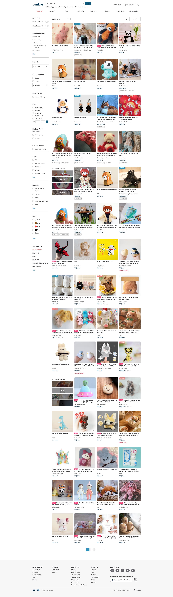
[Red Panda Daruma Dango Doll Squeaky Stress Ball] (130, 105)
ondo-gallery (123, 302)
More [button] (34, 54)
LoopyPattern (123, 368)
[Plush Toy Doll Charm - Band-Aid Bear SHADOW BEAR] (107, 388)
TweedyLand (78, 194)
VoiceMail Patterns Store (59, 265)
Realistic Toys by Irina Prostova (83, 50)
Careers (93, 579)
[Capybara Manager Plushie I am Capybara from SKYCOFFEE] (130, 524)
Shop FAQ (54, 572)
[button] (47, 121)
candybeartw (123, 50)
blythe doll (35, 253)
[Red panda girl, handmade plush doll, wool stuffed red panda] (85, 177)
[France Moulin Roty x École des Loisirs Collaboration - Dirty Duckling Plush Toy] (62, 457)
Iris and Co (77, 86)
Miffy (75, 7)
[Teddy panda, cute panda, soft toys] (130, 141)
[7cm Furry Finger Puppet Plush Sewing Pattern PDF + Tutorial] (107, 352)
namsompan (78, 540)
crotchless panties (82, 7)
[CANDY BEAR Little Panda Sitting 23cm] (130, 33)
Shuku (121, 474)
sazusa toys (122, 158)
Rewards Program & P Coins (78, 584)
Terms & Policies (75, 577)
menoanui (77, 265)
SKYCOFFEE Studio (125, 265)
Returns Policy (75, 582)
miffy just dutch (37, 266)
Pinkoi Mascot (94, 577)
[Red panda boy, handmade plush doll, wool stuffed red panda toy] (107, 213)
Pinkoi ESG (94, 574)
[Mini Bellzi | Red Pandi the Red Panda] (62, 69)
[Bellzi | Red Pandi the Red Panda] (107, 177)
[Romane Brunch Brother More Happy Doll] (85, 285)
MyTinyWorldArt (123, 86)
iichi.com (93, 582)
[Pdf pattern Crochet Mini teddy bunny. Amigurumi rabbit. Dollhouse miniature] (85, 318)
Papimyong (77, 122)
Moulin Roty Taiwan (57, 474)
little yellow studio (102, 404)
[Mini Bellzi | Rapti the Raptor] (62, 421)
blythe (34, 256)
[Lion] (85, 249)
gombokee (55, 302)
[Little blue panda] (85, 69)
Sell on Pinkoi (117, 4)
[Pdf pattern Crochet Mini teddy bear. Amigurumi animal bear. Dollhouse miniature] (85, 421)
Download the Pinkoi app (122, 580)
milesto (60, 7)
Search (88, 3)
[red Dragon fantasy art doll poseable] (85, 141)
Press (92, 572)
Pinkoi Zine (35, 572)
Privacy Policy (75, 579)
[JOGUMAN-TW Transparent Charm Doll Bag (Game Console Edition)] (130, 213)
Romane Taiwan (79, 302)
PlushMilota (100, 50)
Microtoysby (77, 335)
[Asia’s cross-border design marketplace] (37, 5)
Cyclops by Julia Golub (103, 158)
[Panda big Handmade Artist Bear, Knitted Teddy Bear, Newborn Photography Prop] (107, 141)
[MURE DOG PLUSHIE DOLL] (107, 249)
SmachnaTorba (123, 507)
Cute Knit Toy (101, 302)
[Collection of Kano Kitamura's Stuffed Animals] (130, 285)
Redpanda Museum (125, 122)
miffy (64, 7)
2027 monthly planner (51, 7)
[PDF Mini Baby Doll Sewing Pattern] (85, 490)
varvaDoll (99, 540)
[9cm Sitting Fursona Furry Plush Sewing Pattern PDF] (107, 421)
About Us (93, 569)
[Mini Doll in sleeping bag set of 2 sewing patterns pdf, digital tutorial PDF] (85, 457)
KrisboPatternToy (57, 335)
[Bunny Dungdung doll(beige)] (62, 352)
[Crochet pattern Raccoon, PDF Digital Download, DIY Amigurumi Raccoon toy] (62, 490)
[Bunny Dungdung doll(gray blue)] (107, 457)
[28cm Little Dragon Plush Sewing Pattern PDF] (62, 249)
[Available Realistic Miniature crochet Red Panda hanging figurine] (85, 213)
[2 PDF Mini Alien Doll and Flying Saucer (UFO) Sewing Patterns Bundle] (85, 388)
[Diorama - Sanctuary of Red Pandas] (130, 69)
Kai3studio (100, 86)
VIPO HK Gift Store (57, 50)
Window (34, 579)
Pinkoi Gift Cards (36, 574)
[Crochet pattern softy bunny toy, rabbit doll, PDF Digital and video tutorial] (130, 490)
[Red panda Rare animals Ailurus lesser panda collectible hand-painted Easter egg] (62, 141)
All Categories (36, 569)
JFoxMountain (78, 158)
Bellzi (53, 86)
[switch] (40, 22)
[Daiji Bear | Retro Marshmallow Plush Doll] (107, 318)
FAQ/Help (73, 569)
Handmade (70, 7)
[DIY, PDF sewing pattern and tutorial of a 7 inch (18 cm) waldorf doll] (107, 524)
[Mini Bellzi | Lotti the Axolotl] (62, 524)
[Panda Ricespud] (62, 105)
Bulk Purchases (75, 572)
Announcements (75, 574)
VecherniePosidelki (79, 404)
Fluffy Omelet (100, 265)
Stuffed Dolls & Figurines (40, 263)
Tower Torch (123, 230)
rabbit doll (35, 260)
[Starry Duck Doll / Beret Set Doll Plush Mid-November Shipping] (130, 249)
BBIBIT (54, 368)
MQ (98, 507)
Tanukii (121, 335)
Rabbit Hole (77, 474)
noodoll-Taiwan (56, 122)
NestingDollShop (56, 158)
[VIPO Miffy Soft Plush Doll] (62, 33)
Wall (33, 577)
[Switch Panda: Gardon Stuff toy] (107, 69)
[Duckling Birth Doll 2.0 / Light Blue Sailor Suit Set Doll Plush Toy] (85, 352)
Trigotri (99, 335)
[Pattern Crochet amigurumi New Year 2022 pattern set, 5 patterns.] (85, 524)
